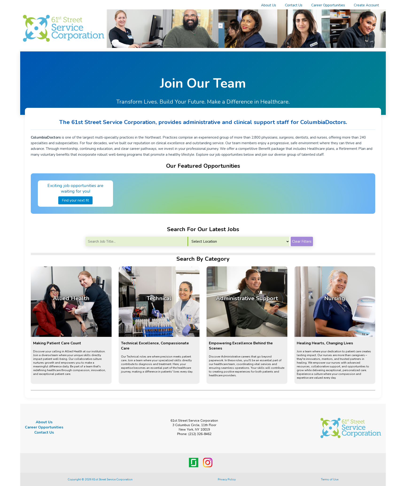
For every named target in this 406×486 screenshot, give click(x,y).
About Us (268, 5)
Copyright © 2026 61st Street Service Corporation (100, 479)
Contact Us (293, 5)
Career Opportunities (328, 5)
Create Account (366, 5)
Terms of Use (329, 479)
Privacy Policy (227, 479)
